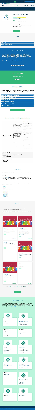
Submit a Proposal (27, 121)
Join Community (16, 30)
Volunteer (6, 1)
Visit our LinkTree (14, 306)
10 (25, 286)
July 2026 (4, 186)
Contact (13, 408)
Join (2, 1)
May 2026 (4, 188)
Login (15, 1)
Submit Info (17, 79)
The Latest (32, 5)
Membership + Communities (9, 5)
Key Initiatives (26, 5)
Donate (11, 1)
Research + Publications (20, 5)
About (3, 5)
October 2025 (5, 195)
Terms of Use (8, 408)
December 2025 (5, 193)
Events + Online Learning (14, 5)
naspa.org (7, 177)
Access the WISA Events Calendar (17, 65)
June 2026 (4, 187)
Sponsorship (16, 408)
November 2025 (5, 194)
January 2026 (5, 192)
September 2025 (5, 196)
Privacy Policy (3, 408)
